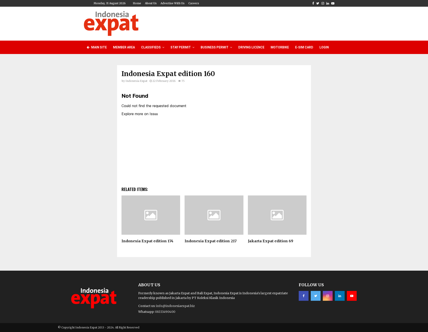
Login (324, 47)
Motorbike (280, 47)
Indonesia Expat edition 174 (147, 241)
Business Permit (214, 47)
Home (137, 3)
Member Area (124, 47)
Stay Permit (181, 47)
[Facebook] (304, 296)
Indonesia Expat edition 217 (211, 241)
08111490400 (165, 312)
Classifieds (151, 47)
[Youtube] (352, 296)
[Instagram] (328, 296)
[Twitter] (316, 296)
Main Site (99, 47)
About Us (151, 3)
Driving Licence (251, 47)
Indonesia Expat (136, 81)
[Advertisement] (263, 23)
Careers (193, 3)
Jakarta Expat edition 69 (270, 241)
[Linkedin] (340, 296)
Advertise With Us (172, 3)
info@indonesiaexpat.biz (175, 306)
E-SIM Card (304, 47)
